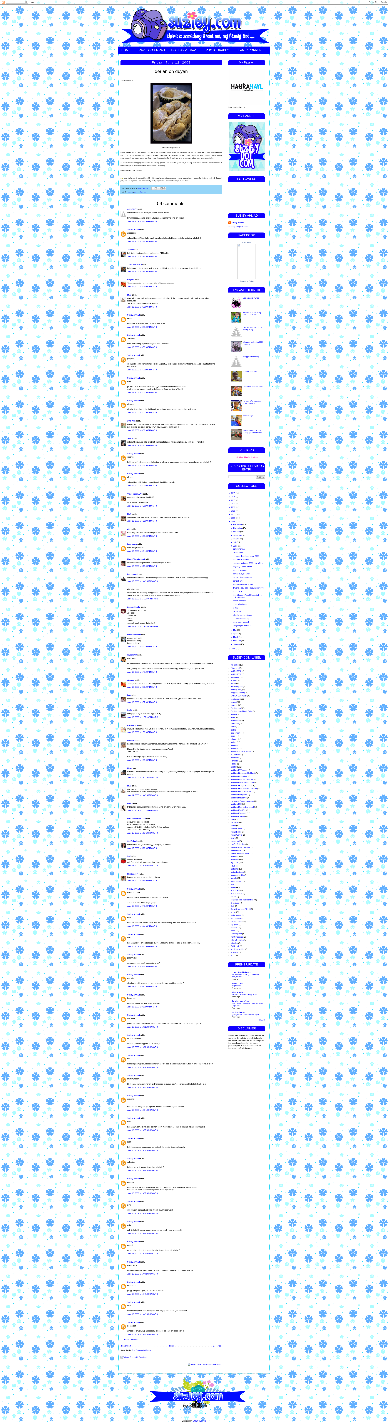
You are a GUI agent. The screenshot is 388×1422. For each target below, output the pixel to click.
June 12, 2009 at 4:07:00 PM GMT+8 (142, 413)
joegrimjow (132, 544)
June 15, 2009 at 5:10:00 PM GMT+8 (142, 848)
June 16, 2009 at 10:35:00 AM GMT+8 (142, 1130)
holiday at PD (236, 804)
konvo (233, 838)
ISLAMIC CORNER (248, 50)
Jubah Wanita (236, 835)
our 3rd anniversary (241, 618)
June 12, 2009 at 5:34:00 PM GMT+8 (142, 551)
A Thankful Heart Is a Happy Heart (244, 994)
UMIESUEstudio (199, 1421)
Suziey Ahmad (133, 229)
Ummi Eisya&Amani (136, 559)
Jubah (233, 826)
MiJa (129, 295)
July (235, 542)
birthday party (236, 690)
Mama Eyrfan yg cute (136, 818)
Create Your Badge (247, 281)
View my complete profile (238, 227)
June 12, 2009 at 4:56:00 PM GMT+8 (142, 506)
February (237, 641)
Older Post (217, 1346)
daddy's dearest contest (242, 577)
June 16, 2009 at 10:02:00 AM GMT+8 (142, 1027)
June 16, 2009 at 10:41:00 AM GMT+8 (142, 1294)
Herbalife (234, 761)
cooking (234, 705)
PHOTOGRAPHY (217, 50)
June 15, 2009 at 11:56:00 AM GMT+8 (142, 810)
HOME (125, 50)
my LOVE (234, 863)
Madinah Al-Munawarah (240, 847)
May (235, 630)
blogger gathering (238, 693)
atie (128, 529)
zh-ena (130, 438)
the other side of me (240, 1001)
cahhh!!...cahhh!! (250, 372)
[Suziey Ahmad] (246, 279)
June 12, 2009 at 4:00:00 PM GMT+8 (142, 370)
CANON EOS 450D (239, 696)
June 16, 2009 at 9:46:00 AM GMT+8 (142, 966)
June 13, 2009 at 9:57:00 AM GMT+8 (142, 702)
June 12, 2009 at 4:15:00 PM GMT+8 (142, 445)
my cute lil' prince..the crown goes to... (252, 402)
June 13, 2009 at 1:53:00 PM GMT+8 (142, 732)
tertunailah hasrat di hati (243, 584)
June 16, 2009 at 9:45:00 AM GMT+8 (142, 946)
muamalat (235, 860)
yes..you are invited (251, 298)
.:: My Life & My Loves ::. (242, 972)
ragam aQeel (236, 881)
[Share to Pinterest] (164, 188)
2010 (233, 518)
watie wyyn (132, 655)
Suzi (129, 856)
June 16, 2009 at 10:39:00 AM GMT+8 (142, 1234)
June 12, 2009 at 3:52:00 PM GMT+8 (142, 307)
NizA (129, 514)
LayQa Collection (238, 844)
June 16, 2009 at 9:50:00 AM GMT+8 (142, 1007)
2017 (233, 493)
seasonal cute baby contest (242, 900)
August (236, 539)
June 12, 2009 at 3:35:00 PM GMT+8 (142, 257)
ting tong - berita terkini (242, 567)
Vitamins (234, 943)
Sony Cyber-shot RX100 (241, 909)
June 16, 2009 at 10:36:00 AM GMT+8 (142, 1150)
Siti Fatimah (132, 841)
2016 (233, 497)
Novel (233, 866)
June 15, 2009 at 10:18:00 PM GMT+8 (142, 866)
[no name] (235, 665)
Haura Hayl (235, 755)
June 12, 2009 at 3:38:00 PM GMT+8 (142, 287)
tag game (234, 924)
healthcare (235, 758)
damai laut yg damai (241, 574)
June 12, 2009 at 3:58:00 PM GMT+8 (142, 327)
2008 (233, 649)
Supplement (236, 918)
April (235, 634)
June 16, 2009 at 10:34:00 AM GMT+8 (142, 1110)
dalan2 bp (237, 611)
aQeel (233, 680)
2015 (233, 500)
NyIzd (129, 768)
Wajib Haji (235, 946)
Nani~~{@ (131, 740)
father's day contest (241, 622)
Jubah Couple (236, 829)
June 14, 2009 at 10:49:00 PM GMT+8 (142, 795)
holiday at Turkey (238, 816)
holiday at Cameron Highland (243, 773)
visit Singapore (237, 937)
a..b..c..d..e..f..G (239, 592)
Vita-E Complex (237, 940)
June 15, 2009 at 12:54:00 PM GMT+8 (142, 833)
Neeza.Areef (132, 874)
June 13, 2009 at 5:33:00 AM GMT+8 (142, 647)
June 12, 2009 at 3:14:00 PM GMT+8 (142, 221)
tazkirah (234, 928)
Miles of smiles (238, 992)
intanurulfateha (133, 607)
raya (232, 884)
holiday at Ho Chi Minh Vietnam (244, 789)
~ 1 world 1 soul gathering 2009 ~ (247, 556)
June (235, 546)
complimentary (239, 549)
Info (232, 819)
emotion (130, 192)
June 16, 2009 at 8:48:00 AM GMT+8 (142, 881)
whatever (142, 192)
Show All (262, 1020)
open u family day (240, 604)
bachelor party (236, 687)
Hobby (233, 764)
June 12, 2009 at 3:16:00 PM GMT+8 (142, 242)
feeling (233, 730)
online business (237, 872)
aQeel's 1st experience (242, 615)
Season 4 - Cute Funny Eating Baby (252, 328)
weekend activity (237, 949)
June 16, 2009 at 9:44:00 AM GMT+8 (142, 926)
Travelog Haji (236, 934)
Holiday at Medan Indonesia (242, 801)
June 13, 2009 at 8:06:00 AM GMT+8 (142, 687)
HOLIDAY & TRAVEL (185, 50)
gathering (235, 745)
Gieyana (130, 280)
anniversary (235, 677)
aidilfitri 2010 (236, 671)
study (136, 192)
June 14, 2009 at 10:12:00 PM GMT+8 (142, 778)
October (236, 532)
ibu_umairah (132, 574)
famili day (235, 724)
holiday (234, 767)
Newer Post (126, 1346)
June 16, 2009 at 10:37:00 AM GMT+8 (142, 1193)
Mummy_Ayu (237, 983)
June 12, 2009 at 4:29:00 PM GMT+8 (142, 466)
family (233, 727)
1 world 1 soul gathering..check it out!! (248, 588)
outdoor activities (238, 875)
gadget (233, 742)
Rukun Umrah (236, 894)
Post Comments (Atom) (141, 1350)
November (237, 528)
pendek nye (238, 581)
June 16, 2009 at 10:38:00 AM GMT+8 (142, 1213)
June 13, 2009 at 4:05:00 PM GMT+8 (142, 760)
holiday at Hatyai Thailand (241, 786)
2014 (233, 504)
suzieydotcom (236, 921)
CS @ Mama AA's (135, 494)
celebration (235, 699)
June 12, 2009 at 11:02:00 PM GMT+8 (142, 599)
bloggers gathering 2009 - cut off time (248, 563)
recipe (233, 888)
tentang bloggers (240, 570)
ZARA (129, 710)
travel (233, 931)
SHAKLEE (235, 903)
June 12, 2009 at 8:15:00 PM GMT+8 (142, 566)
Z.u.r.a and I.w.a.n (134, 265)
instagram (235, 822)
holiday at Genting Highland (242, 782)
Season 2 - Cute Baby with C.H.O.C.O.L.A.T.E (252, 314)
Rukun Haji (235, 891)
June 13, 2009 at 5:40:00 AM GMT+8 (142, 672)
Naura (130, 803)
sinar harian (238, 553)
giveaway (235, 748)
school (233, 897)
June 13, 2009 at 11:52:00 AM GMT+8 (142, 717)
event (233, 717)
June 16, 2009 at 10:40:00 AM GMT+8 (142, 1274)
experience (235, 721)
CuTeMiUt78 (132, 725)
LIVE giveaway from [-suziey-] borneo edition (252, 431)
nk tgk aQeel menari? (242, 626)
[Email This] (152, 188)
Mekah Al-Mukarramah (240, 853)
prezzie (234, 878)
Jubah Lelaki (236, 832)
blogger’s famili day (251, 357)
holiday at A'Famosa (239, 770)
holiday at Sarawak (238, 813)
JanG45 (130, 250)
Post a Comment (131, 1340)
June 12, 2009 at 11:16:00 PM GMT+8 (142, 627)
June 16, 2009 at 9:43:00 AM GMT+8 (142, 906)
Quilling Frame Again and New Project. (246, 1014)
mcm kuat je (248, 416)
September (238, 535)
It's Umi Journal (238, 1012)
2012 (233, 511)
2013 (233, 507)
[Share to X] (158, 188)
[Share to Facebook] (161, 188)
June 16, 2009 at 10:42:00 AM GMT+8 (142, 1334)
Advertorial (235, 668)
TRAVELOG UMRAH (151, 50)
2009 (233, 521)
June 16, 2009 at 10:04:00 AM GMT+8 (142, 1067)
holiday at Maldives (239, 798)
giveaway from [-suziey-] (253, 386)
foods (233, 736)
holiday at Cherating (239, 776)
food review (235, 733)
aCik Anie (131, 421)
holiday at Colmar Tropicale (242, 779)
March (236, 637)
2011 (233, 514)
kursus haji (235, 841)
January (236, 644)
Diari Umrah (236, 708)
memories (235, 857)
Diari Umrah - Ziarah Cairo (242, 711)
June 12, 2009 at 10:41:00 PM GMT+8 (142, 581)
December (237, 525)
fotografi (234, 739)
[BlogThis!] (155, 188)
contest (234, 702)
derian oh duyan (239, 601)
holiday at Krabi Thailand (241, 792)
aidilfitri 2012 (236, 674)
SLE (232, 906)
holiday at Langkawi (239, 795)
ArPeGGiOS (132, 209)
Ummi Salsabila (134, 635)
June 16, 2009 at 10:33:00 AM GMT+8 (142, 1087)
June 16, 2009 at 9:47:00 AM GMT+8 (142, 987)
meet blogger (236, 850)
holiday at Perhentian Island (242, 807)
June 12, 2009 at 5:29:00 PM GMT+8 (142, 536)
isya (129, 695)
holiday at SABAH (238, 810)
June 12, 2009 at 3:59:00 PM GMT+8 (142, 347)
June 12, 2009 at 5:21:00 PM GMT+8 (142, 521)
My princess (236, 986)
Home (171, 1346)
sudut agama (236, 915)
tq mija (235, 608)
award (233, 684)
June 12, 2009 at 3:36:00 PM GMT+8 (142, 272)
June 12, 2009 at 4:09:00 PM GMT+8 (142, 430)
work (233, 955)
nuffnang (234, 869)
